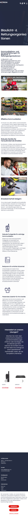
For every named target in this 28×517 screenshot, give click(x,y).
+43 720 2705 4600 (5, 471)
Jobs (2, 489)
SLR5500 (5, 384)
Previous (5, 381)
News (2, 478)
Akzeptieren (14, 506)
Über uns (3, 486)
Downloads (3, 480)
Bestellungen (4, 477)
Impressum (3, 490)
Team (2, 487)
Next (23, 381)
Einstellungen (13, 513)
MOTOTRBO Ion (20, 384)
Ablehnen (13, 510)
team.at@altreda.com (6, 469)
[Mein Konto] (22, 3)
